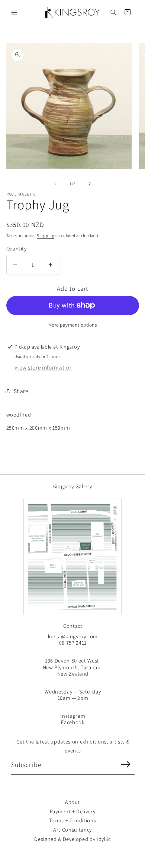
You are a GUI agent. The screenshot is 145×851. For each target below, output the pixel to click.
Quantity (16, 248)
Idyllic (104, 838)
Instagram (72, 715)
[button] (14, 12)
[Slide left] (55, 183)
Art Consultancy (72, 829)
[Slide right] (89, 183)
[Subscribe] (125, 764)
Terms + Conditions (72, 820)
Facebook (72, 722)
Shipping (45, 235)
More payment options (72, 325)
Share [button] (21, 391)
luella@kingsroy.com (73, 636)
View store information (43, 367)
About (72, 801)
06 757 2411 (73, 642)
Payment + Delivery (73, 811)
